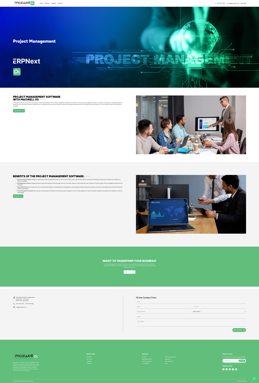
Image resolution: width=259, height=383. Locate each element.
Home (41, 3)
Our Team (89, 359)
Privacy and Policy (241, 381)
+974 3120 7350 (221, 3)
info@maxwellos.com (233, 3)
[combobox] (193, 307)
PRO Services (169, 361)
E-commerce (145, 363)
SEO (166, 363)
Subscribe (242, 360)
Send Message (237, 330)
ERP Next (144, 357)
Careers (53, 3)
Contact (60, 3)
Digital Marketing (170, 357)
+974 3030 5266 (29, 303)
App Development (147, 361)
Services (47, 3)
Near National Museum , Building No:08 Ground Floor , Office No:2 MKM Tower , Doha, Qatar (25, 299)
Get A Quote (128, 272)
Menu (242, 3)
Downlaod (16, 196)
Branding (168, 359)
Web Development (147, 359)
